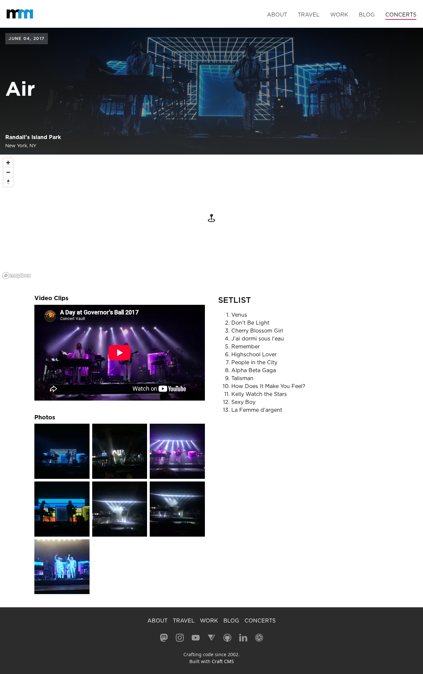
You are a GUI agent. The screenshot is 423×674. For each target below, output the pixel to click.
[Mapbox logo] (16, 275)
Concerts (400, 14)
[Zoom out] (8, 172)
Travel (309, 14)
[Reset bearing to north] (8, 182)
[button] (211, 218)
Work (339, 14)
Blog (367, 14)
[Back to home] (20, 13)
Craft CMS (223, 661)
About (277, 14)
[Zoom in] (8, 162)
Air (20, 88)
